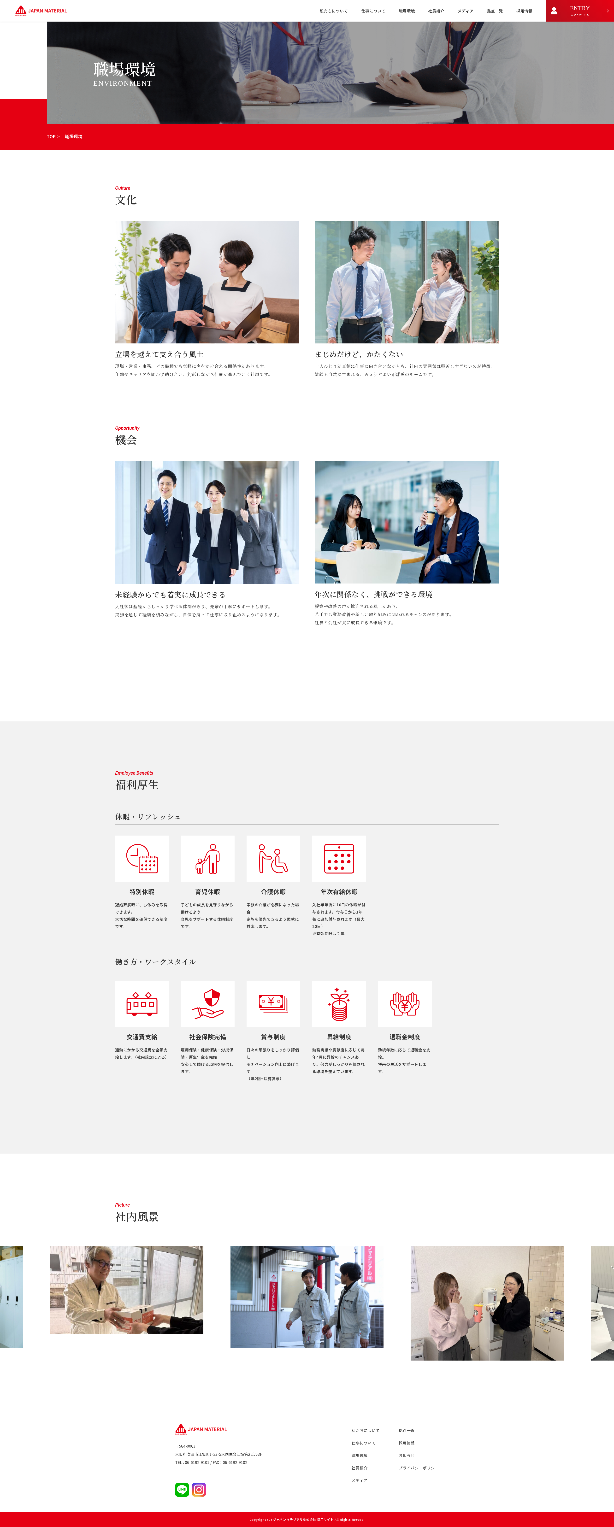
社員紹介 (436, 11)
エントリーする (580, 10)
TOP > (53, 136)
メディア (465, 11)
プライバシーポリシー (419, 1468)
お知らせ (407, 1455)
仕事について (373, 11)
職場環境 (407, 11)
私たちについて (334, 11)
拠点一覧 (495, 11)
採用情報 (524, 11)
